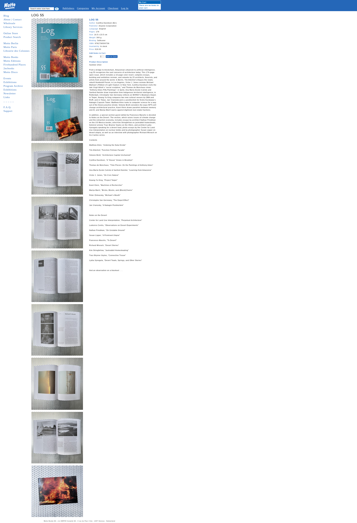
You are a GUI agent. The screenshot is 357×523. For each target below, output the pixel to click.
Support (7, 111)
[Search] (57, 9)
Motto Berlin (10, 43)
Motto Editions (12, 60)
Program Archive (13, 86)
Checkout (113, 8)
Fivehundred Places (14, 64)
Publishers (68, 8)
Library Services (12, 27)
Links (6, 97)
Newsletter (9, 93)
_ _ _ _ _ (8, 101)
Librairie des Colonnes (16, 50)
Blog (6, 15)
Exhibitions (10, 82)
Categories (83, 8)
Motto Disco (10, 72)
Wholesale (9, 23)
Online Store (10, 33)
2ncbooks (8, 68)
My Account (98, 8)
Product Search (12, 37)
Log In (124, 8)
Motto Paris (10, 47)
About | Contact (12, 19)
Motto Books (10, 57)
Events (7, 78)
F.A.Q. (7, 107)
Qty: (91, 57)
